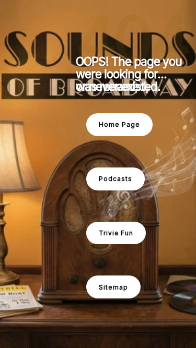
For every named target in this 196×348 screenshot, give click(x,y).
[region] (98, 174)
